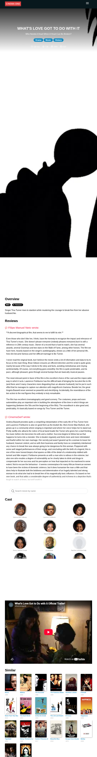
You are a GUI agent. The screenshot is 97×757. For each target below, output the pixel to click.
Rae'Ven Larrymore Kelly (78, 550)
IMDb (8, 305)
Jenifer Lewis (79, 534)
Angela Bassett (78, 517)
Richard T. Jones (20, 534)
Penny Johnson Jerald (20, 550)
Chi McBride (49, 550)
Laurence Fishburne (49, 517)
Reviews (11, 321)
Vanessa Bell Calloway (20, 517)
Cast (8, 499)
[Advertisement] (48, 275)
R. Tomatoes (17, 305)
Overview (12, 299)
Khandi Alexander (49, 534)
